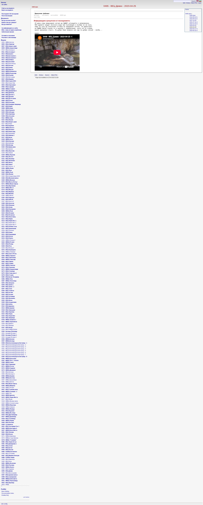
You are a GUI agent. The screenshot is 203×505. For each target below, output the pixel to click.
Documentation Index (8, 493)
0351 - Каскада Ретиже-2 (9, 333)
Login (199, 3)
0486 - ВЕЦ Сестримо (8, 453)
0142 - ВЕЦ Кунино (7, 149)
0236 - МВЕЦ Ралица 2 (8, 240)
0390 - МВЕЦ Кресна (8, 382)
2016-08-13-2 (194, 19)
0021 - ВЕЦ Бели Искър (9, 63)
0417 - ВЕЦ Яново (7, 399)
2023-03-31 (193, 25)
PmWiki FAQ (5, 495)
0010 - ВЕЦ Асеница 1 (8, 50)
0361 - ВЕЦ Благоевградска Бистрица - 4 (14, 349)
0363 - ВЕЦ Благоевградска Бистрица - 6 (14, 352)
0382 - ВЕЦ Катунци (8, 372)
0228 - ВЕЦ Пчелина (8, 230)
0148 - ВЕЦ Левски (7, 153)
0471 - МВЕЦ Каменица (9, 436)
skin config (4, 504)
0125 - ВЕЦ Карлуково (8, 133)
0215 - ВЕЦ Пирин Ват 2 (9, 222)
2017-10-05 (193, 20)
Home (187, 9)
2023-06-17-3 (194, 29)
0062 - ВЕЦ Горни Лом (8, 83)
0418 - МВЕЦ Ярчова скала (10, 401)
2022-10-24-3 (194, 24)
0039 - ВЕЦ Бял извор (8, 77)
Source (47, 75)
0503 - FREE (5, 484)
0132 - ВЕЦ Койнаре (8, 143)
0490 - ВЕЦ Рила (7, 461)
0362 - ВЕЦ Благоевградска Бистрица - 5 (14, 350)
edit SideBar (26, 497)
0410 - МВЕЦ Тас (7, 393)
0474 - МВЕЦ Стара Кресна (10, 438)
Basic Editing (5, 491)
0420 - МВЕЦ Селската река (10, 403)
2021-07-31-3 (194, 22)
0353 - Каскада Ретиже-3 (9, 337)
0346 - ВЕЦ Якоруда (8, 325)
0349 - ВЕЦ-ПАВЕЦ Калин (9, 329)
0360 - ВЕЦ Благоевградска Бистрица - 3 (14, 347)
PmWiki (3, 489)
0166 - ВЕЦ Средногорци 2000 (11, 176)
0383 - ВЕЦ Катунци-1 (8, 374)
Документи (4, 18)
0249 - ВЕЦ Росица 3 (8, 248)
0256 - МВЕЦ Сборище (8, 252)
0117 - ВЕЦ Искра (7, 123)
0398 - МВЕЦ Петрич (8, 387)
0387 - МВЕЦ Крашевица (9, 380)
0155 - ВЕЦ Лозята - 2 (8, 166)
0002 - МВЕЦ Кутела (8, 42)
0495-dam (35, 7)
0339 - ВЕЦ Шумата (7, 323)
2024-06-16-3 (194, 30)
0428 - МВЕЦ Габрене (8, 407)
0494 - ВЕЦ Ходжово (8, 469)
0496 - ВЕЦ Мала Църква (9, 473)
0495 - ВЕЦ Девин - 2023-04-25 (120, 6)
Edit (184, 3)
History (188, 3)
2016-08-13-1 (194, 17)
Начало (3, 2)
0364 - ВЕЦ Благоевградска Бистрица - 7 (14, 354)
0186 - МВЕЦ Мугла (7, 195)
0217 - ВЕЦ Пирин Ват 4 (9, 224)
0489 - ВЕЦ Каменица (8, 459)
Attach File (194, 3)
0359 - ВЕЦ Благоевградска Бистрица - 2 (14, 345)
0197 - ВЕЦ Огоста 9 (8, 201)
